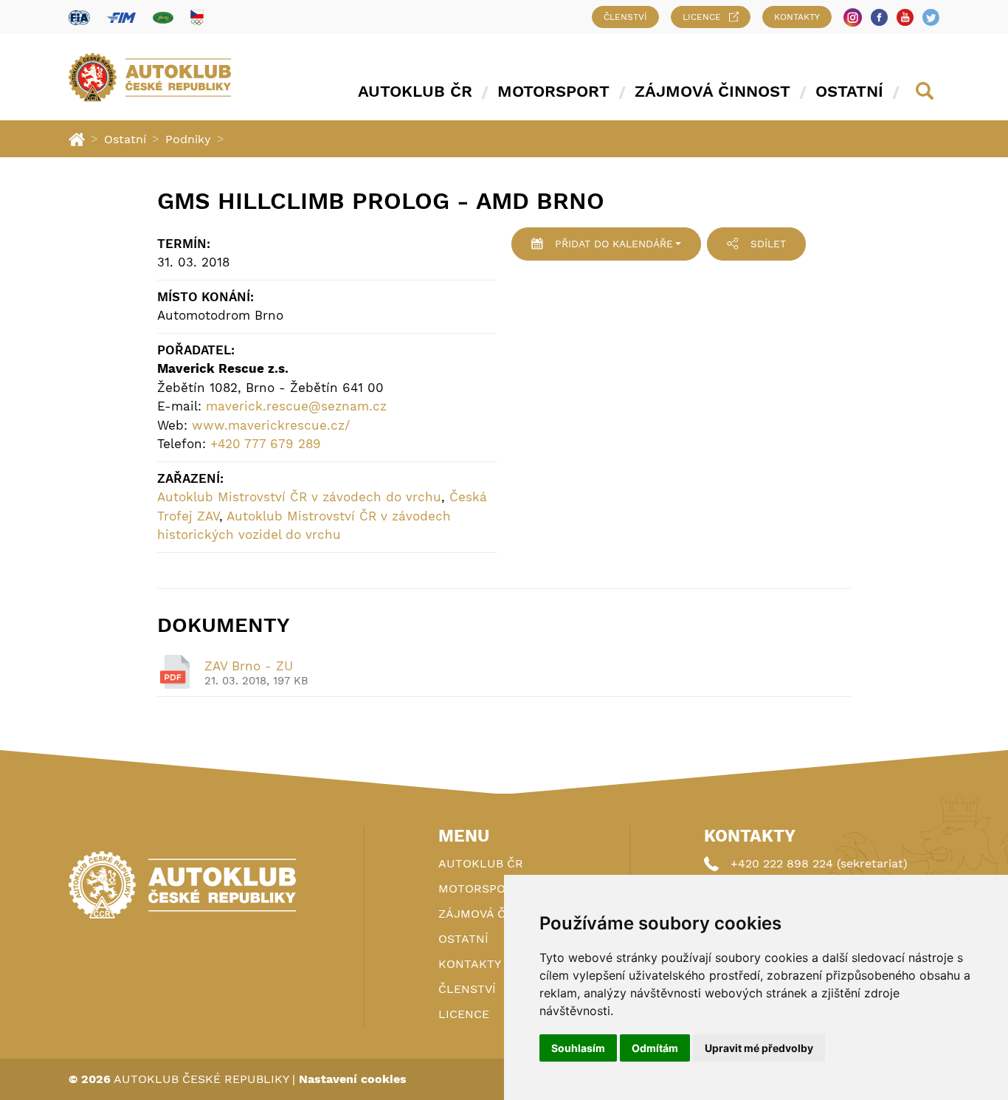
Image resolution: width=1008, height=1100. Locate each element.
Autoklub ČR (415, 91)
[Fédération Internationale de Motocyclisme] (121, 17)
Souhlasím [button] (578, 1048)
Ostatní (849, 91)
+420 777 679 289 (265, 443)
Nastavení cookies (353, 1079)
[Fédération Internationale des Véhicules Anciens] (163, 17)
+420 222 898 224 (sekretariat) (819, 863)
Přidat (614, 244)
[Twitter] (930, 17)
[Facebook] (879, 17)
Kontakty (797, 17)
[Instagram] (852, 17)
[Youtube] (905, 17)
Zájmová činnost (712, 91)
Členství (625, 17)
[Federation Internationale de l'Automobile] (79, 17)
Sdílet (768, 244)
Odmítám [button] (655, 1048)
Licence (702, 17)
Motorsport (553, 91)
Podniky (188, 139)
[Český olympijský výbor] (197, 17)
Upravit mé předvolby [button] (759, 1048)
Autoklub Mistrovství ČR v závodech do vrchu (299, 496)
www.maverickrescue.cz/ (271, 425)
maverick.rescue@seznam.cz (296, 406)
